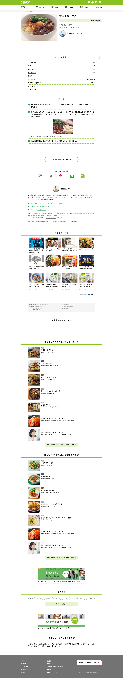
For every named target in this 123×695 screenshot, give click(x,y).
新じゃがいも (32, 72)
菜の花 (30, 76)
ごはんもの (35, 304)
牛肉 (36, 306)
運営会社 (49, 661)
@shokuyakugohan (43, 206)
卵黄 (29, 66)
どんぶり (40, 304)
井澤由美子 (70, 33)
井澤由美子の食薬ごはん (54, 203)
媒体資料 (49, 669)
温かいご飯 (31, 79)
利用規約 (23, 664)
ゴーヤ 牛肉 (48, 221)
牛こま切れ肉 (32, 62)
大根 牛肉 (43, 221)
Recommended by (84, 294)
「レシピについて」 (51, 218)
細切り (70, 105)
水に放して (90, 105)
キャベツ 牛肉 (31, 221)
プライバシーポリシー (27, 661)
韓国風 (67, 304)
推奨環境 (49, 664)
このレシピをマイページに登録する (61, 159)
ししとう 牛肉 (54, 221)
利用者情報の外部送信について (55, 666)
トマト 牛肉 (37, 221)
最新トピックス (25, 672)
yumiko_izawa (41, 210)
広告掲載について (26, 669)
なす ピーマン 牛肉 (73, 221)
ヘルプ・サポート (26, 666)
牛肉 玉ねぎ (66, 221)
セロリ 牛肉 (60, 221)
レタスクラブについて (52, 672)
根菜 (37, 309)
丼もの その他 (45, 304)
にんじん (31, 69)
